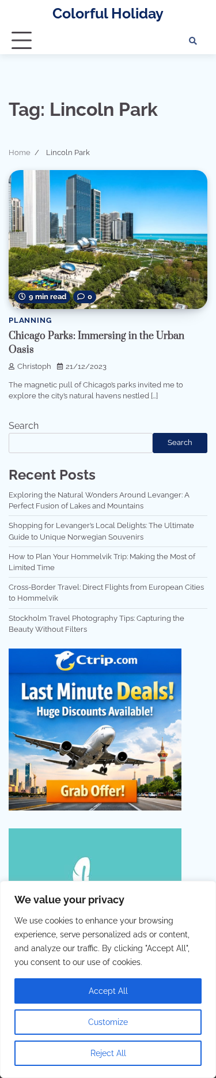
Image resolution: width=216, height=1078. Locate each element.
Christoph (34, 366)
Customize (108, 1022)
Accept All (108, 991)
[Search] (193, 41)
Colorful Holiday (108, 13)
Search (24, 425)
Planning (30, 320)
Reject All (108, 1053)
